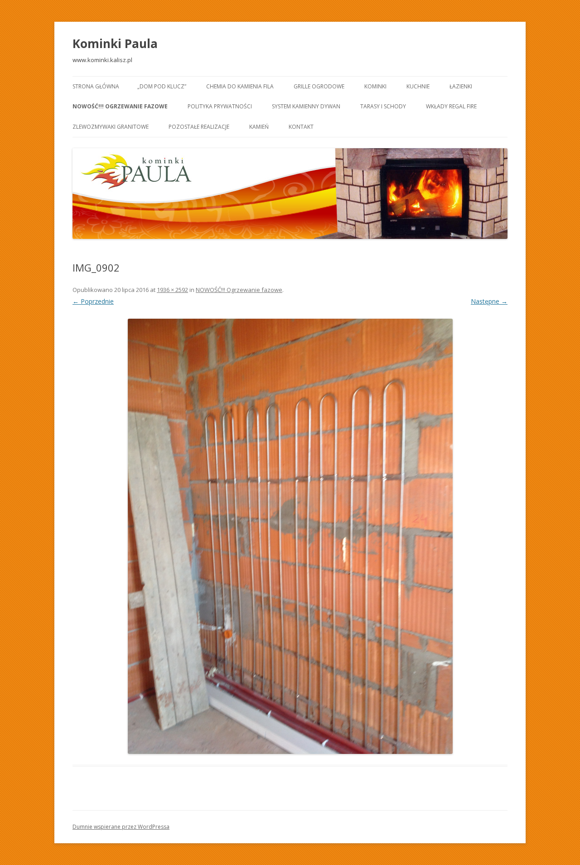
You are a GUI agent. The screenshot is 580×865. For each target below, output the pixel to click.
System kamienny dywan (306, 106)
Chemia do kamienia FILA (240, 86)
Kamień (259, 127)
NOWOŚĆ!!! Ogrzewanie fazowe (120, 106)
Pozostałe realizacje (199, 127)
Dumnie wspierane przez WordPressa (120, 827)
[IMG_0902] (290, 536)
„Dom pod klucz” (161, 86)
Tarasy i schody (383, 106)
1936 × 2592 (172, 290)
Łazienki (461, 86)
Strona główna (95, 86)
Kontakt (301, 127)
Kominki (375, 86)
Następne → (489, 301)
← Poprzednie (93, 301)
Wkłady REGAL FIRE (451, 106)
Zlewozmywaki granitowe (110, 127)
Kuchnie (418, 86)
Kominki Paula (115, 43)
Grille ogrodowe (319, 86)
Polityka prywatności (220, 106)
